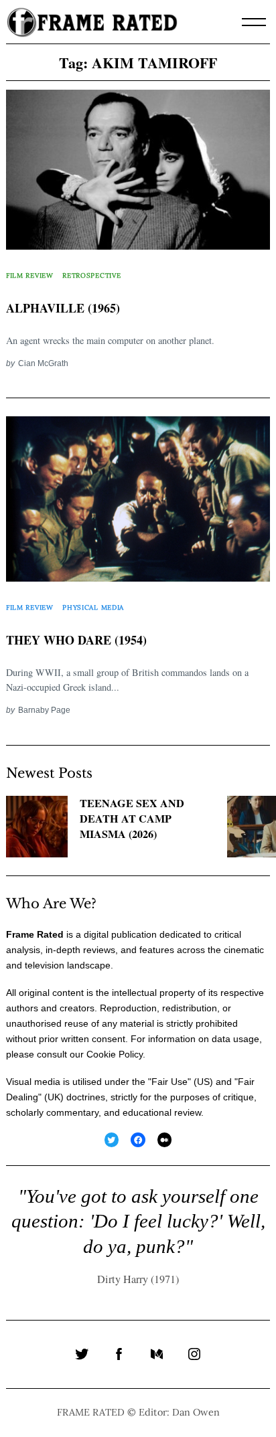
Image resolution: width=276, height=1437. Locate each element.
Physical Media (93, 607)
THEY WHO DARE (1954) (76, 640)
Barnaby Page (44, 709)
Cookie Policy (114, 1054)
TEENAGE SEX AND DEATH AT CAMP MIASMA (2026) (132, 818)
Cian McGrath (43, 363)
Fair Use (169, 1081)
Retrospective (91, 275)
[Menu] (254, 22)
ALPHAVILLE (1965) (63, 308)
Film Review (30, 275)
